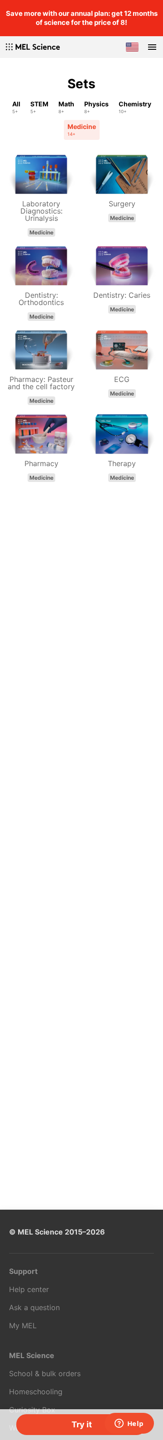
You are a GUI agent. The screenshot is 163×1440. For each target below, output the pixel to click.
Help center (29, 1289)
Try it (82, 1424)
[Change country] (132, 47)
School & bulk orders (45, 1373)
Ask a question (34, 1307)
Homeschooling (35, 1391)
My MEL (23, 1325)
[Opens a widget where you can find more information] (129, 1424)
